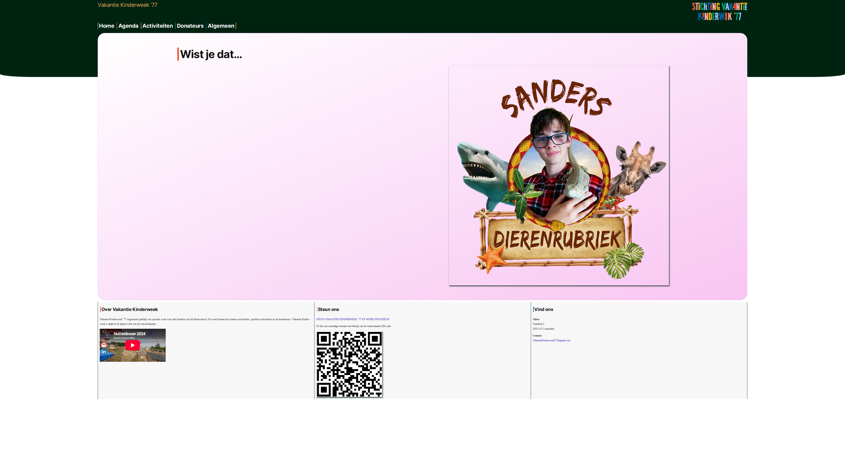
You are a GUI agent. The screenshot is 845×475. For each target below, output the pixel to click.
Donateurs (190, 25)
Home (106, 25)
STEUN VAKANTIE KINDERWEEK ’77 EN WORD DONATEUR (352, 319)
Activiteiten (157, 25)
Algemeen (221, 25)
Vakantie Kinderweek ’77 (128, 5)
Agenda (128, 25)
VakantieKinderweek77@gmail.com (551, 340)
